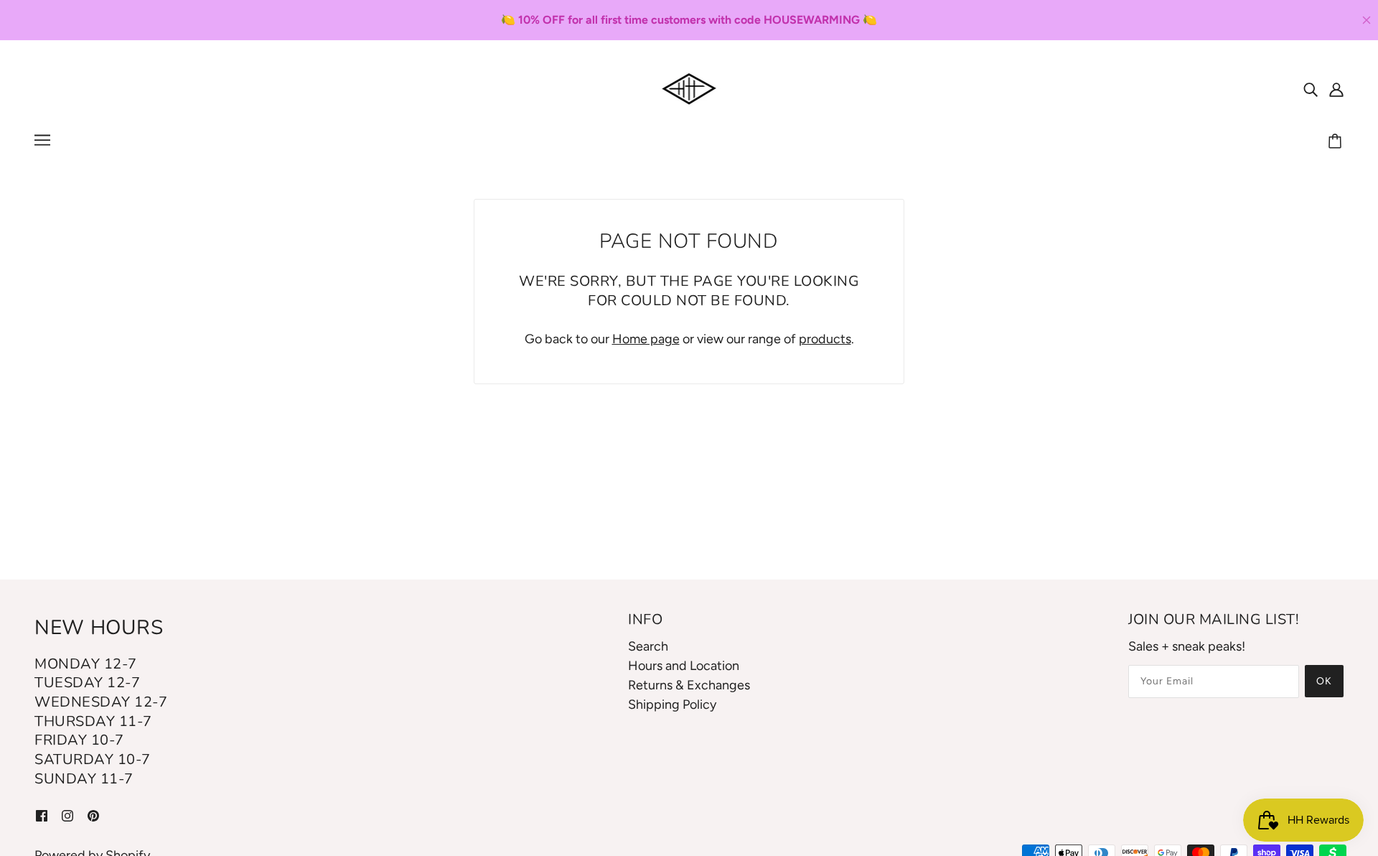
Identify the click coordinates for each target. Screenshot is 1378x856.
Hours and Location (683, 666)
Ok (1324, 681)
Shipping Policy (672, 704)
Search (648, 646)
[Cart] (1337, 142)
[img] (1310, 88)
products (825, 339)
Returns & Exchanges (689, 685)
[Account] (1336, 88)
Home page (646, 339)
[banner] (689, 88)
